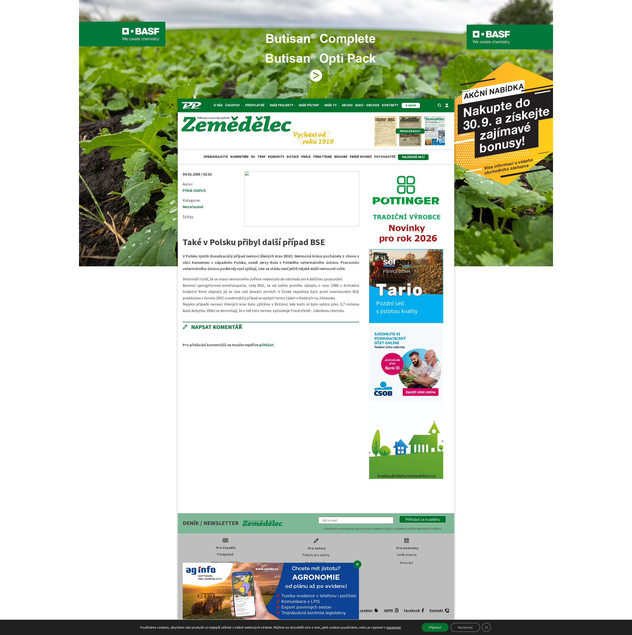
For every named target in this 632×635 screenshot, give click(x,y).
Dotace (293, 157)
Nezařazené (193, 206)
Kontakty (390, 105)
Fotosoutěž (384, 157)
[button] (422, 519)
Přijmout (435, 627)
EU (253, 157)
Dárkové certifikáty (225, 562)
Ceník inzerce (407, 554)
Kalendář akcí (413, 157)
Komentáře (239, 157)
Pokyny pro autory (316, 555)
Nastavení (465, 627)
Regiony (340, 157)
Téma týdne (322, 157)
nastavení (393, 627)
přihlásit (266, 344)
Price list (406, 563)
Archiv (347, 105)
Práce (306, 157)
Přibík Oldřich (194, 190)
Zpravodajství (215, 157)
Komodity (276, 157)
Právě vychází (361, 157)
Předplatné (225, 554)
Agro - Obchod (367, 105)
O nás (218, 105)
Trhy (261, 157)
